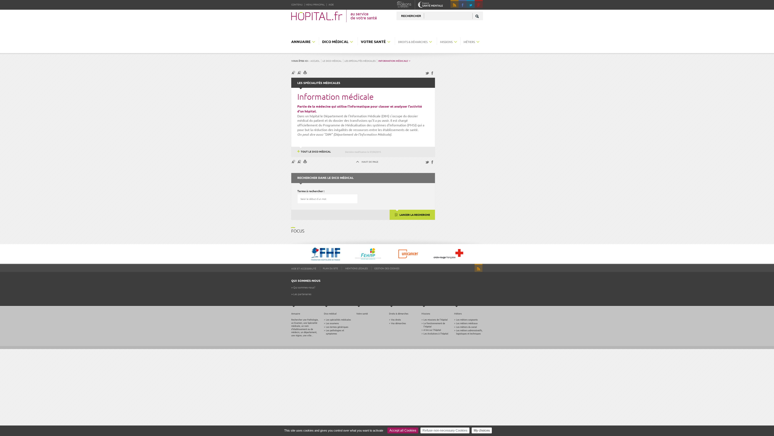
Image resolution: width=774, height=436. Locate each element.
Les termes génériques (337, 326)
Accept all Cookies (402, 430)
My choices (482, 430)
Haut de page (370, 162)
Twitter (471, 4)
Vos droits (396, 319)
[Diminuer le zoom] (294, 72)
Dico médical (335, 41)
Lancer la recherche (414, 214)
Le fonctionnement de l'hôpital (434, 325)
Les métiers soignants (467, 319)
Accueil (315, 60)
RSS (454, 4)
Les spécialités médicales (360, 60)
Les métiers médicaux (467, 323)
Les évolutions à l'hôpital (435, 333)
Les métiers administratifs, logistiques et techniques (469, 332)
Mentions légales (356, 268)
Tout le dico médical (316, 151)
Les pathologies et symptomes (335, 332)
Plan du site (330, 268)
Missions (446, 42)
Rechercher (411, 16)
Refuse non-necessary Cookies (444, 430)
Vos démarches (398, 323)
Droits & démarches (413, 42)
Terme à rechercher (310, 191)
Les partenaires (302, 294)
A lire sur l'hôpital (432, 329)
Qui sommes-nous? (304, 287)
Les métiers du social (466, 326)
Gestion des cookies (386, 268)
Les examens (332, 323)
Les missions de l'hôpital (435, 319)
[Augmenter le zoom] (300, 72)
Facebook (463, 4)
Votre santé (373, 41)
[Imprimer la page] (305, 72)
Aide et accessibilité (303, 268)
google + (480, 5)
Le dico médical (332, 60)
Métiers (469, 42)
